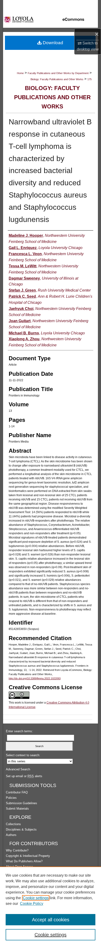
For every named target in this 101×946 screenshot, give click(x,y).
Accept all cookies (50, 919)
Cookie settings (36, 898)
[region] (50, 906)
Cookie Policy (31, 904)
